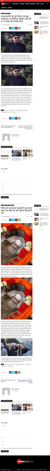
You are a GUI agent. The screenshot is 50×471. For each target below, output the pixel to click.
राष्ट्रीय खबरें (15, 4)
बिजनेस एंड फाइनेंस (30, 4)
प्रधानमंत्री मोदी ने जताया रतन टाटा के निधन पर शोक (5, 158)
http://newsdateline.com (15, 136)
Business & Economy (4, 155)
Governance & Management (14, 155)
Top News (8, 13)
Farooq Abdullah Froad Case (6, 112)
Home (2, 11)
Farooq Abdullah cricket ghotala (21, 110)
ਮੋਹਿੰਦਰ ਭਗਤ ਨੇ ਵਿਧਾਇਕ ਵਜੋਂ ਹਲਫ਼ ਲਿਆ (27, 158)
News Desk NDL (6, 24)
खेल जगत (3, 8)
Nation (5, 11)
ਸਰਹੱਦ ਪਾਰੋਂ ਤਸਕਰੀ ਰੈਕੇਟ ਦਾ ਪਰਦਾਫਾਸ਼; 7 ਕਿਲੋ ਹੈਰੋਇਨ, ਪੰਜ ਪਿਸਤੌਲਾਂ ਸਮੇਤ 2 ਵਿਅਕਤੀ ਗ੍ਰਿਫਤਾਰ (44, 32)
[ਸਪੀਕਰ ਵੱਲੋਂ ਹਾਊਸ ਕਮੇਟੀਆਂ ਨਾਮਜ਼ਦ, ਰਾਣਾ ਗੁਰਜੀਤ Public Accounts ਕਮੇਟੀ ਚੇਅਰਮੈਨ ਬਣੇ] (17, 153)
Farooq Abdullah (12, 110)
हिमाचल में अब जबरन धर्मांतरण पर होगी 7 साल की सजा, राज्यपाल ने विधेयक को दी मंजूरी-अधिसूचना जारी (25, 127)
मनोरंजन (10, 8)
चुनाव (42, 4)
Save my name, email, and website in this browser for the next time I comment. (17, 194)
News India (15, 112)
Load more (41, 37)
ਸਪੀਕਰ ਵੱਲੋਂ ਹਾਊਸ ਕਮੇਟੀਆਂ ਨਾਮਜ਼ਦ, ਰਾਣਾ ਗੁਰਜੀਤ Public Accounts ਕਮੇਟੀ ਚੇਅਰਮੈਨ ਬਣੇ (16, 159)
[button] (47, 3)
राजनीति (22, 4)
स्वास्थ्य (37, 4)
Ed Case (6, 110)
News (5, 13)
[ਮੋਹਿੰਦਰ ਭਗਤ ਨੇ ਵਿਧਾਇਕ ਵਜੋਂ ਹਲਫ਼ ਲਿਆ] (27, 153)
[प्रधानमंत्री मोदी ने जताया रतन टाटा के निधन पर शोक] (6, 153)
